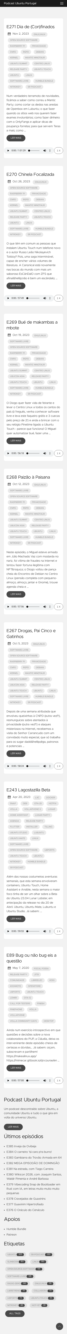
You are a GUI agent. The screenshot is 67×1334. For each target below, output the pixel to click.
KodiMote (15, 986)
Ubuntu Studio (18, 833)
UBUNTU (14, 1255)
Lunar (51, 809)
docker (50, 798)
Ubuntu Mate (17, 838)
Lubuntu (39, 833)
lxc (37, 798)
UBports (49, 850)
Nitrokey (15, 87)
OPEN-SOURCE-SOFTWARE (23, 1269)
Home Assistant (19, 815)
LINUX (38, 1262)
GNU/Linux (39, 34)
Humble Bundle (44, 81)
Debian (40, 52)
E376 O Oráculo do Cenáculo (25, 1210)
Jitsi (36, 975)
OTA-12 (27, 998)
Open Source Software (24, 40)
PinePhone (16, 1009)
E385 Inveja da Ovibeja (21, 1146)
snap (13, 803)
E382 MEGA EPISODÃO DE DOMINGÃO (33, 1163)
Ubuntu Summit (18, 64)
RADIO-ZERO (16, 1284)
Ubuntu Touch (42, 69)
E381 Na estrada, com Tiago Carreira (30, 1169)
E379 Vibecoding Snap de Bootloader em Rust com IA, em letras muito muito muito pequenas (33, 1189)
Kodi (51, 980)
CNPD (13, 52)
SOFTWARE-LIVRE (19, 1276)
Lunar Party (42, 815)
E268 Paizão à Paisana (28, 477)
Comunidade (17, 980)
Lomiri (13, 998)
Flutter (14, 827)
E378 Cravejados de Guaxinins (26, 1198)
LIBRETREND (16, 1291)
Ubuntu (14, 75)
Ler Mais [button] (13, 1127)
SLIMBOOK (15, 1262)
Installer (31, 827)
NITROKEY (15, 1305)
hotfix (52, 803)
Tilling (48, 827)
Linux (29, 75)
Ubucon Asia (17, 376)
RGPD (26, 52)
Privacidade (39, 46)
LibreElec (36, 980)
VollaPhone (17, 1015)
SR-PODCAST (40, 1255)
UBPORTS (14, 1298)
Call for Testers (20, 1004)
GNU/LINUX (43, 1284)
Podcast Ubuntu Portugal (20, 3)
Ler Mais (16, 138)
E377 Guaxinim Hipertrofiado (25, 1204)
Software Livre (19, 81)
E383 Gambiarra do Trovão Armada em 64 (34, 1157)
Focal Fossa (41, 969)
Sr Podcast (34, 87)
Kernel (14, 58)
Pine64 (40, 1004)
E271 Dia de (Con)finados (31, 27)
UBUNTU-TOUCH (41, 1298)
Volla (13, 809)
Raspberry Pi (17, 46)
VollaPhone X (32, 809)
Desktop (49, 1021)
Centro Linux (42, 64)
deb (25, 803)
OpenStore (34, 986)
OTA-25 (38, 803)
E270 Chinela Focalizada (30, 175)
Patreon (12, 1234)
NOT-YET (39, 1305)
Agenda (14, 821)
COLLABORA (42, 1291)
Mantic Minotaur (35, 58)
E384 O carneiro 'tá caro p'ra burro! (29, 1151)
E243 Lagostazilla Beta (28, 790)
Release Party (18, 69)
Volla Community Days (23, 1021)
